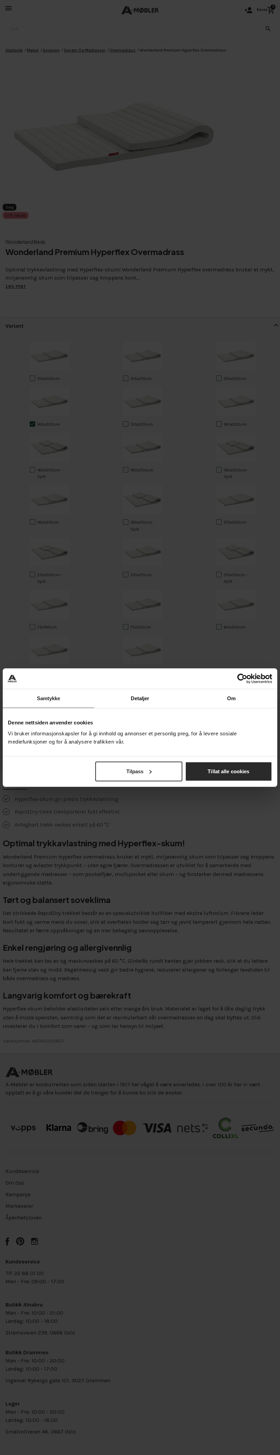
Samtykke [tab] (48, 698)
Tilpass (135, 771)
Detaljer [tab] (140, 698)
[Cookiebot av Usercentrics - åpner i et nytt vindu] (242, 679)
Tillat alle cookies (228, 771)
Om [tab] (231, 698)
